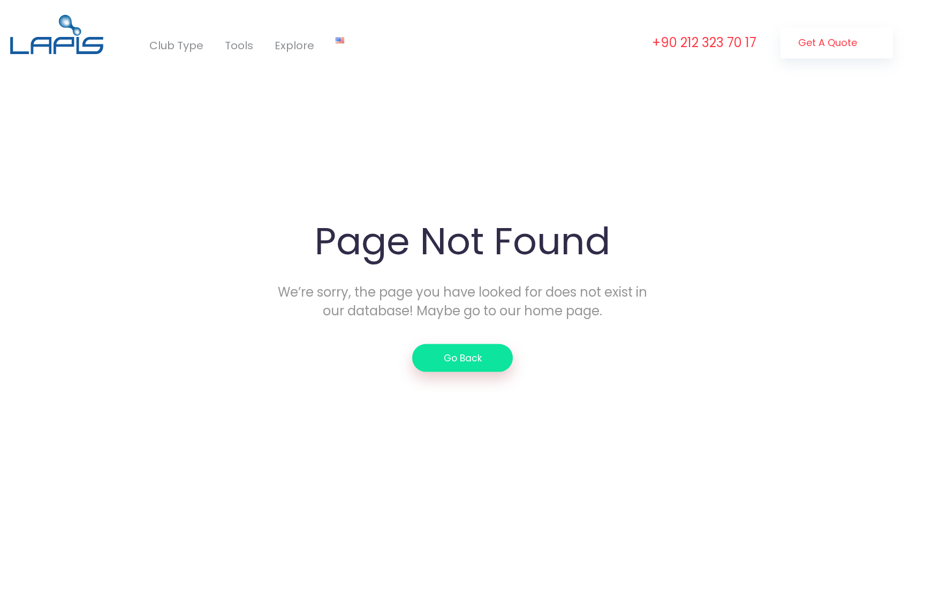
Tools (239, 45)
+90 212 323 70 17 (704, 42)
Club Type (176, 45)
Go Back (463, 357)
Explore (294, 45)
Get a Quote (829, 42)
